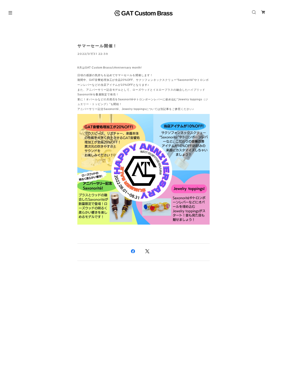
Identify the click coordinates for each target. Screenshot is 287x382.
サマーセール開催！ (97, 46)
